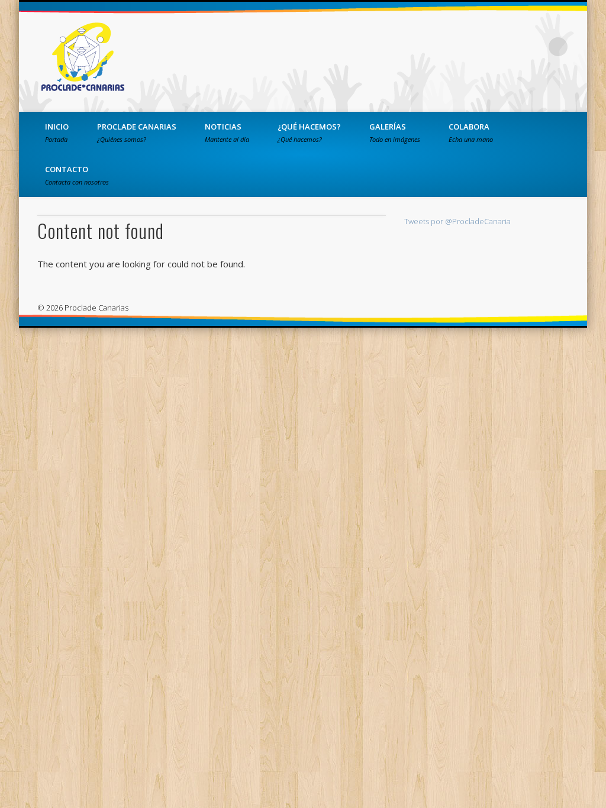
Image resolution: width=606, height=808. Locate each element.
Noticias (227, 132)
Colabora (471, 132)
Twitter (509, 46)
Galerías (394, 132)
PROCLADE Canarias (136, 132)
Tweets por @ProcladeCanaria (457, 221)
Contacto (77, 175)
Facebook (485, 46)
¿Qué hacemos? (309, 132)
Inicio (57, 132)
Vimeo (533, 46)
